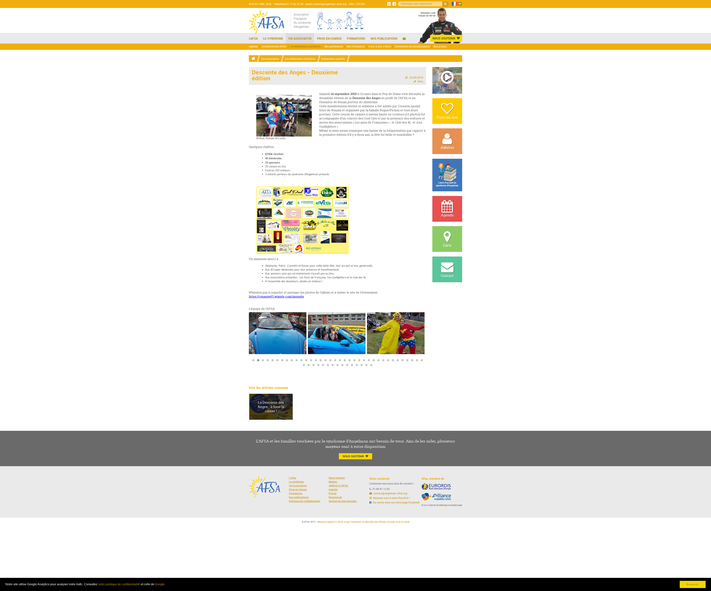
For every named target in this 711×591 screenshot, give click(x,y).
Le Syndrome (273, 38)
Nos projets (440, 46)
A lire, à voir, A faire (379, 46)
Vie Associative (300, 38)
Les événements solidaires (305, 46)
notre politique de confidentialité (119, 584)
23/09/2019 (416, 77)
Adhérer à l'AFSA (338, 485)
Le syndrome (296, 481)
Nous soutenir (337, 478)
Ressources (335, 497)
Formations (356, 38)
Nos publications (384, 38)
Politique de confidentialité (304, 501)
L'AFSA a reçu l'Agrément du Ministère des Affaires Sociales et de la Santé (372, 522)
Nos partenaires (333, 46)
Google (160, 584)
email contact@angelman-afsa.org (326, 4)
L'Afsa (292, 478)
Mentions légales (325, 522)
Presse (332, 493)
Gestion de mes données (343, 501)
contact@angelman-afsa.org (390, 493)
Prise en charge (329, 38)
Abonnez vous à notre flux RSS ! (391, 498)
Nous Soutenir (444, 38)
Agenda (253, 46)
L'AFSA (253, 38)
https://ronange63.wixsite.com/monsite (276, 296)
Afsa (420, 81)
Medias (333, 481)
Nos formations (356, 46)
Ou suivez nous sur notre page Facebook (396, 502)
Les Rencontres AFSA (273, 46)
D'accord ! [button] (692, 584)
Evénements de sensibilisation (412, 46)
